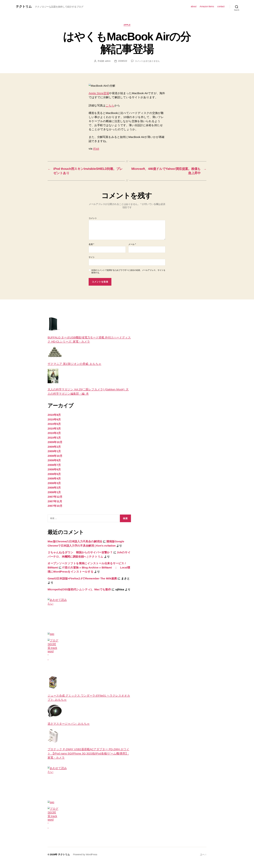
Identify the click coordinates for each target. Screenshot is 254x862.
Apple (127, 25)
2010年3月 (54, 428)
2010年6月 (54, 419)
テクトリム (24, 6)
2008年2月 (54, 487)
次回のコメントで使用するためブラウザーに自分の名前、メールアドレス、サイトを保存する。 (128, 271)
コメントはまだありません (147, 61)
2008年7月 (54, 464)
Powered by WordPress (85, 854)
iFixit (96, 148)
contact (220, 6)
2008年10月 (55, 455)
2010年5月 (54, 423)
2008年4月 (54, 478)
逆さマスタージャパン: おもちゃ (69, 723)
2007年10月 (55, 505)
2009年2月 (54, 446)
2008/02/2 (122, 61)
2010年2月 (54, 432)
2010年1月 (54, 437)
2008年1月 (54, 492)
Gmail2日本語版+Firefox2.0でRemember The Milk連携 (82, 578)
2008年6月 (54, 469)
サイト (92, 257)
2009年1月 (54, 451)
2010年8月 (54, 414)
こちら (110, 105)
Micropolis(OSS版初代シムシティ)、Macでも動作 (79, 589)
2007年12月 (55, 496)
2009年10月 (55, 442)
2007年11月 (55, 501)
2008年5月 (54, 474)
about (193, 6)
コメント (93, 218)
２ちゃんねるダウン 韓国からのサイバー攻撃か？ (80, 552)
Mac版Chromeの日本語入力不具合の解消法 (75, 541)
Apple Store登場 (99, 93)
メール (132, 244)
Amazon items (207, 6)
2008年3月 (54, 483)
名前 (91, 244)
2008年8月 (54, 460)
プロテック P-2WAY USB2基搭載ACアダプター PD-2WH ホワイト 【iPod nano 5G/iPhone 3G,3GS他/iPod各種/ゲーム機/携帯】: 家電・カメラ (88, 753)
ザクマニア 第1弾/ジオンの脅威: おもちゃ (74, 363)
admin (108, 61)
